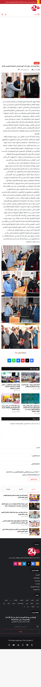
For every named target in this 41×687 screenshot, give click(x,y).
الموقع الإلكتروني (35, 463)
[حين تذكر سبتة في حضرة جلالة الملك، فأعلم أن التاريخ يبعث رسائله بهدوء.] (34, 514)
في (38, 606)
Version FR (36, 589)
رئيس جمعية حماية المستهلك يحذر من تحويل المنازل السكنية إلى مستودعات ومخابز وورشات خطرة (15, 504)
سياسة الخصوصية (35, 586)
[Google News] (20, 353)
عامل (9, 603)
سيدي (13, 603)
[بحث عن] (2, 14)
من (28, 606)
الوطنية (15, 600)
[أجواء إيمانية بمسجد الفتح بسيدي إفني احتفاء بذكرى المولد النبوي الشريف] (34, 531)
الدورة (27, 600)
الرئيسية (38, 575)
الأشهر (33, 489)
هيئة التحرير (35, 69)
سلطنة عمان (20, 603)
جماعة (32, 603)
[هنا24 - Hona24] (36, 8)
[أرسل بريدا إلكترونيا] (32, 69)
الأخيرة (21, 489)
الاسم (38, 447)
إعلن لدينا (37, 580)
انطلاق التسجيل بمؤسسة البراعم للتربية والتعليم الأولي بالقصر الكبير (16, 496)
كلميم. (32, 606)
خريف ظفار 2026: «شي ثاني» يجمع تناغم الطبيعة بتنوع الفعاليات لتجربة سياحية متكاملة (11, 407)
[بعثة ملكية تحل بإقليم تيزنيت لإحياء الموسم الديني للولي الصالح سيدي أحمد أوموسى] (34, 523)
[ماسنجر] (18, 360)
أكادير (37, 600)
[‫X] (27, 360)
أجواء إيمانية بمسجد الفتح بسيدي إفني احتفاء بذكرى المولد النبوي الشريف (15, 530)
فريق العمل (37, 577)
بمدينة (6, 600)
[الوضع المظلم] (6, 14)
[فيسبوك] (32, 360)
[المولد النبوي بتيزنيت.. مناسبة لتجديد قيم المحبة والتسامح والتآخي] (30, 377)
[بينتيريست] (23, 360)
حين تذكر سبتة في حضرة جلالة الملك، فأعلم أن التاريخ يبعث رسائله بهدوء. (19, 2)
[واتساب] (14, 360)
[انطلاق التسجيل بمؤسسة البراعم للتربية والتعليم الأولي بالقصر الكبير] (34, 497)
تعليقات (8, 489)
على (4, 603)
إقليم (32, 600)
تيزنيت (37, 603)
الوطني (21, 600)
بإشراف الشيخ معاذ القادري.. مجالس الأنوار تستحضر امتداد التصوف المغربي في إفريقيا (11, 386)
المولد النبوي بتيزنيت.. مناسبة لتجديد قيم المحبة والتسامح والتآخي (30, 385)
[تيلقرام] (9, 360)
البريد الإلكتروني (36, 455)
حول (27, 603)
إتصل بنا (38, 583)
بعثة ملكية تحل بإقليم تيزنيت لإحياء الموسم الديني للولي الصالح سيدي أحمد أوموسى (15, 521)
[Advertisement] (20, 39)
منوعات (37, 63)
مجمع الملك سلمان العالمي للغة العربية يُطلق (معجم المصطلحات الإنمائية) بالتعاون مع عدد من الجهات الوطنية (31, 408)
